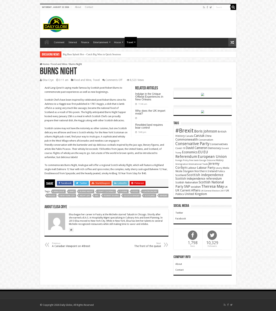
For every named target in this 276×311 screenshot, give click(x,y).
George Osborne (207, 160)
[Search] (233, 7)
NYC (97, 195)
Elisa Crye (48, 79)
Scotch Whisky (132, 195)
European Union (212, 156)
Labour (191, 167)
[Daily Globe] (56, 23)
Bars (72, 191)
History (219, 160)
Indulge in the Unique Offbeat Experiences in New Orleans (149, 96)
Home (45, 64)
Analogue (94, 136)
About (78, 7)
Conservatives (219, 144)
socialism (196, 186)
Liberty (219, 168)
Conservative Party (192, 143)
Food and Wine (59, 64)
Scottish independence (205, 175)
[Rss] (204, 7)
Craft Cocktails (106, 191)
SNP (187, 186)
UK (226, 186)
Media (226, 167)
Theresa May (212, 186)
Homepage (47, 42)
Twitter (179, 212)
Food (135, 191)
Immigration (181, 164)
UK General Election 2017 (213, 191)
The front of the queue (147, 245)
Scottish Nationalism (186, 182)
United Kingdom (196, 194)
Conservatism (205, 139)
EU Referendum (191, 154)
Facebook (180, 218)
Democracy (214, 148)
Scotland (150, 195)
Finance (85, 42)
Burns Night (86, 191)
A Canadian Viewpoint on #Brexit (71, 245)
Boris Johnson (205, 131)
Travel (130, 42)
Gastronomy (150, 191)
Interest (73, 42)
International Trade (198, 164)
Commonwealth (186, 139)
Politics (221, 171)
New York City (67, 195)
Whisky (163, 195)
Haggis (51, 195)
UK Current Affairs (187, 190)
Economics (190, 152)
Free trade (194, 160)
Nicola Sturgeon (184, 171)
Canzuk (199, 136)
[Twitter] (210, 7)
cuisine (123, 191)
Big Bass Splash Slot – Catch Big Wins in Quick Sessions (92, 54)
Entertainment (100, 42)
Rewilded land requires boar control (149, 126)
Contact (89, 7)
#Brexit (184, 130)
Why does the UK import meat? (150, 112)
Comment (59, 42)
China (208, 135)
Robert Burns (111, 195)
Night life (85, 195)
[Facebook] (207, 7)
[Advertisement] (165, 22)
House (117, 42)
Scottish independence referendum (198, 178)
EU (200, 152)
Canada (189, 136)
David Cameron (196, 148)
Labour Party (206, 167)
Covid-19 (180, 148)
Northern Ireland (205, 171)
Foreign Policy (182, 160)
